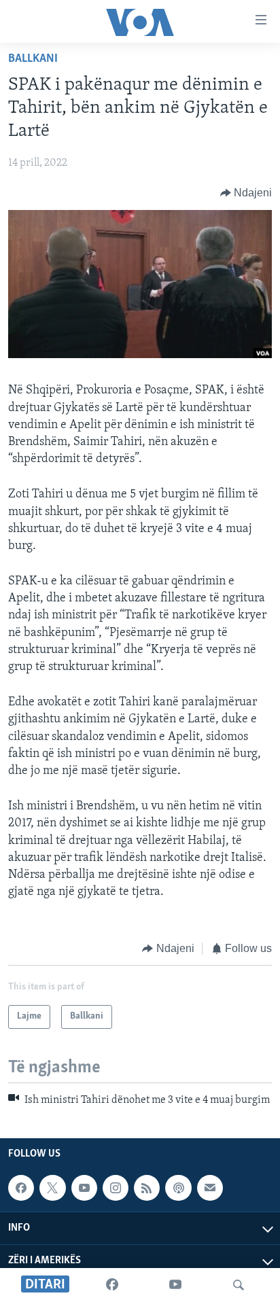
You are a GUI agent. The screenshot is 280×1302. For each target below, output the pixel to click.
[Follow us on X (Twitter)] (52, 1188)
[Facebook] (112, 1285)
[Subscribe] (210, 1188)
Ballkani (33, 59)
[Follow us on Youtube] (84, 1188)
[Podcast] (178, 1188)
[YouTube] (175, 1285)
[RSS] (147, 1188)
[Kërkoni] (238, 1285)
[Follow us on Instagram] (115, 1188)
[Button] (246, 193)
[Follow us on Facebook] (21, 1188)
